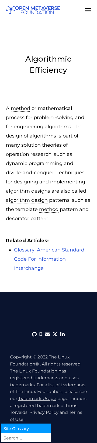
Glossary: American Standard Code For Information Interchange (49, 259)
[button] (88, 10)
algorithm (18, 191)
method (20, 108)
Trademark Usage (37, 398)
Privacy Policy (43, 412)
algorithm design (27, 200)
